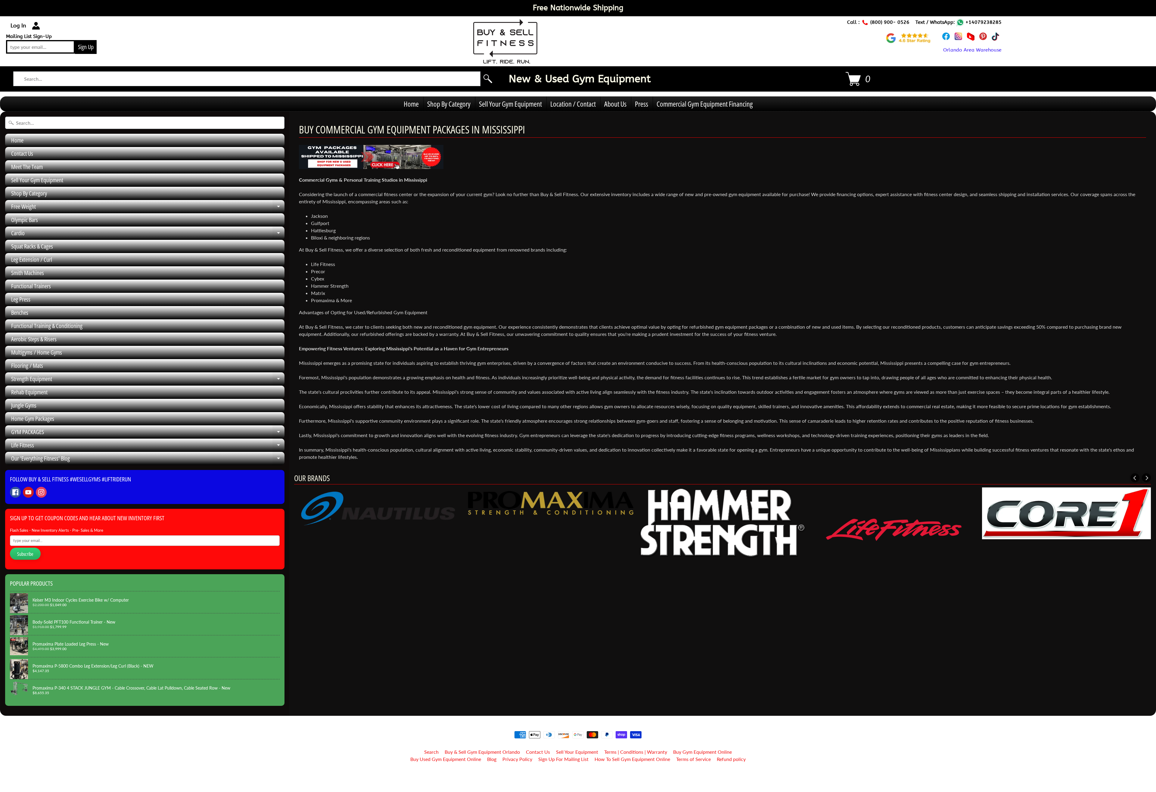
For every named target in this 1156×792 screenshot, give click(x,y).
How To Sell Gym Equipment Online (632, 759)
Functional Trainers (31, 286)
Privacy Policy (517, 759)
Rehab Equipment (29, 392)
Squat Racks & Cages (32, 246)
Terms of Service (693, 759)
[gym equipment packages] (371, 165)
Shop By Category (449, 104)
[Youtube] (28, 492)
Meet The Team (27, 167)
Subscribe (25, 554)
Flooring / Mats (27, 366)
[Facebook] (15, 492)
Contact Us (22, 153)
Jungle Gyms (23, 405)
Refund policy (731, 759)
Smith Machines (27, 273)
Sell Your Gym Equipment (510, 104)
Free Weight (147, 207)
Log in (18, 25)
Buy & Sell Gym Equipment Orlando (482, 752)
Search (431, 752)
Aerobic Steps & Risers (34, 339)
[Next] (1146, 477)
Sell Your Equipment (577, 752)
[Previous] (1134, 477)
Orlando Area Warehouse (972, 50)
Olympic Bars (24, 220)
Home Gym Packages (32, 419)
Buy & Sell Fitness (575, 775)
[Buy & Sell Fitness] (505, 60)
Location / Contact (573, 104)
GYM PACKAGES (147, 433)
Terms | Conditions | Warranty (635, 752)
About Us (615, 104)
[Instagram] (41, 492)
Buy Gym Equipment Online (702, 752)
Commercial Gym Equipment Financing (705, 104)
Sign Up (86, 47)
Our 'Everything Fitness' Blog (147, 459)
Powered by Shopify (578, 780)
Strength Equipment (147, 380)
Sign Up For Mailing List (563, 759)
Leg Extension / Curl (31, 259)
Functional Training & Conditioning (46, 326)
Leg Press (20, 299)
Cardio (147, 234)
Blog (491, 759)
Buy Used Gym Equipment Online (445, 759)
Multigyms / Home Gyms (36, 352)
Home (411, 104)
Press (641, 104)
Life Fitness (147, 446)
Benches (19, 312)
